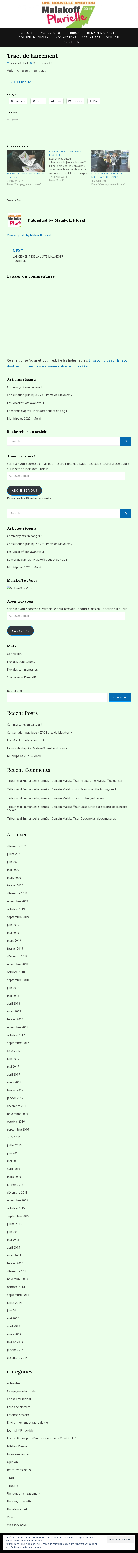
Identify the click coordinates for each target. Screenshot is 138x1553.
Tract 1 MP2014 (19, 82)
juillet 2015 (14, 1224)
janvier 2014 (15, 1350)
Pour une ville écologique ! (98, 789)
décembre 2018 (17, 956)
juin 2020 (13, 862)
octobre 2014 (16, 1287)
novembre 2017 (17, 1027)
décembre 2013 (17, 1358)
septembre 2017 (18, 1043)
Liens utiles (69, 41)
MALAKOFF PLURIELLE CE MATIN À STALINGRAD (106, 175)
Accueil (27, 33)
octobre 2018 (16, 972)
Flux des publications (21, 662)
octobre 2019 (16, 909)
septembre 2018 (18, 980)
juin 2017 (13, 1059)
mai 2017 (13, 1067)
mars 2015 (14, 1255)
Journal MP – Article (20, 1430)
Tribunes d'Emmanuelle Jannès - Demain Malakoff (41, 781)
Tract (19, 200)
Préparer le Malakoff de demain (101, 781)
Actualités (91, 37)
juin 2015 (13, 1232)
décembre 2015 (17, 1192)
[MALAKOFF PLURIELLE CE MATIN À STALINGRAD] (110, 161)
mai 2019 (13, 933)
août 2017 (13, 1051)
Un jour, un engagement (23, 1493)
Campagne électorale (21, 1391)
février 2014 (15, 1342)
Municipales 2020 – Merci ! (24, 419)
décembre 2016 (17, 1106)
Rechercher (14, 691)
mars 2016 (14, 1177)
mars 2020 (14, 878)
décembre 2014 (17, 1271)
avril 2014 (13, 1326)
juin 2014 (13, 1310)
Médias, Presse (17, 1446)
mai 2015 (13, 1240)
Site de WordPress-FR (21, 677)
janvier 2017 (15, 1098)
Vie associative (17, 1525)
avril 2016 (13, 1169)
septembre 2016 (18, 1129)
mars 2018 (14, 1011)
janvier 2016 (15, 1185)
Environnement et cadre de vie (27, 1423)
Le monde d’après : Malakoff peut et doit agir (37, 411)
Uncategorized (17, 1509)
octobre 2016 (16, 1122)
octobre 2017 (16, 1035)
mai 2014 (13, 1318)
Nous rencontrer (18, 1454)
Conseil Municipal (34, 37)
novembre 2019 (17, 901)
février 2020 (15, 885)
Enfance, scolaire (18, 1415)
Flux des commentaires (22, 670)
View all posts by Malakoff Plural (29, 235)
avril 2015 (13, 1247)
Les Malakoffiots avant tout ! (26, 403)
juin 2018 (13, 988)
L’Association (51, 33)
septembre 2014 (18, 1295)
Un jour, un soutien (20, 1501)
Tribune (75, 33)
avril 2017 (13, 1074)
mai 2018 (13, 996)
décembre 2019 (17, 893)
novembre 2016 (17, 1114)
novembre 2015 (17, 1200)
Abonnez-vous (24, 490)
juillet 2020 (14, 854)
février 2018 (15, 1019)
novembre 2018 (17, 964)
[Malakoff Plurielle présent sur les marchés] (26, 161)
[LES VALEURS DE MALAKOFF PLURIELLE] (70, 166)
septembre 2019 (18, 917)
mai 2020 (13, 870)
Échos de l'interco (19, 1407)
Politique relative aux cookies (26, 1547)
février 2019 (15, 948)
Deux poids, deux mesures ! (98, 819)
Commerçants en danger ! (24, 387)
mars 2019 (14, 941)
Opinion (112, 37)
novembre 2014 (17, 1279)
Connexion (14, 654)
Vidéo (11, 1517)
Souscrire (20, 630)
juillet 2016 (14, 1145)
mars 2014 (14, 1334)
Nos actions (66, 37)
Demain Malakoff (102, 33)
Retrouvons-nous (19, 1470)
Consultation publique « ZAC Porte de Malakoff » (39, 395)
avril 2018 (13, 1003)
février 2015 (15, 1263)
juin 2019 (13, 925)
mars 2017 (14, 1082)
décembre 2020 (17, 846)
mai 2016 (13, 1161)
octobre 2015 (16, 1208)
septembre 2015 (18, 1216)
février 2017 (15, 1090)
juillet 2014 (14, 1303)
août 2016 (13, 1137)
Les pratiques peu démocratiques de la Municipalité (41, 1438)
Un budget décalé (92, 798)
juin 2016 (13, 1153)
